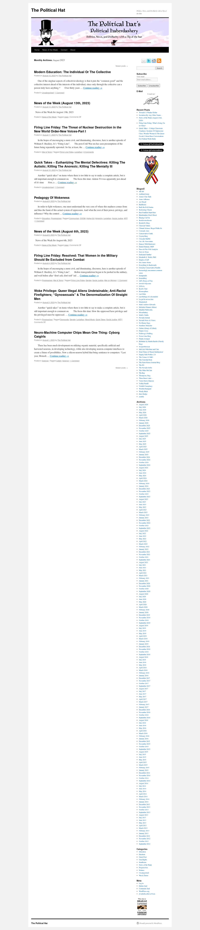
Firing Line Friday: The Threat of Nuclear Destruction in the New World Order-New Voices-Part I (77, 129)
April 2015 (143, 762)
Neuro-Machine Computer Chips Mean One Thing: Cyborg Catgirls (77, 334)
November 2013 (144, 807)
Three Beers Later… (146, 378)
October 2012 (143, 841)
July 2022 (142, 533)
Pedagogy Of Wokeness (52, 197)
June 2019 (142, 631)
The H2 (141, 365)
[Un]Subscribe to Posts (147, 894)
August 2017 (143, 688)
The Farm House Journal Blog (149, 362)
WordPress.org (144, 891)
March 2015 (143, 765)
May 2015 (142, 759)
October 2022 (143, 525)
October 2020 (143, 588)
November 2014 (144, 775)
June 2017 (142, 694)
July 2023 (142, 502)
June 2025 (142, 441)
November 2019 (144, 617)
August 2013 (143, 815)
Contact (64, 49)
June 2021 (142, 567)
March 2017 (143, 702)
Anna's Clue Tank (145, 196)
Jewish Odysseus (145, 283)
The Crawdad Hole (145, 360)
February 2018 (144, 673)
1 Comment (59, 92)
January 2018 (143, 675)
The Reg (142, 373)
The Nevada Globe (145, 367)
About (72, 49)
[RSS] (159, 62)
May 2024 (142, 475)
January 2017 (143, 707)
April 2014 (143, 794)
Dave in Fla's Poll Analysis (148, 249)
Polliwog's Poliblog (146, 333)
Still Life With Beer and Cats (149, 349)
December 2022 (144, 520)
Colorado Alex (144, 231)
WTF (126, 218)
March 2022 (143, 544)
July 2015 (142, 754)
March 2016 (143, 733)
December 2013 (144, 804)
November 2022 (144, 523)
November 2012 (144, 838)
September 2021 (144, 559)
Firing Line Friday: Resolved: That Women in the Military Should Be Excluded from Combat (76, 257)
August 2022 (143, 531)
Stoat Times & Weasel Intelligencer (151, 352)
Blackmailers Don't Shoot (148, 215)
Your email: (141, 76)
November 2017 (144, 680)
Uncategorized (48, 92)
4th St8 (141, 191)
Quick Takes (100, 319)
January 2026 (143, 423)
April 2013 (143, 825)
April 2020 (143, 604)
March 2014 (143, 796)
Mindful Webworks (146, 310)
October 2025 (143, 431)
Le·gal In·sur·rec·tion (146, 299)
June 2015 (142, 757)
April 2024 (143, 478)
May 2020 (142, 602)
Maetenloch (143, 302)
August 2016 (143, 720)
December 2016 (144, 709)
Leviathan (78, 152)
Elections (142, 854)
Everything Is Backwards (148, 265)
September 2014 (144, 780)
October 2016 (143, 715)
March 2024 (143, 481)
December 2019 (144, 615)
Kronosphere (143, 291)
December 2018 (144, 646)
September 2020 (144, 591)
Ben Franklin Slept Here (147, 212)
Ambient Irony (144, 194)
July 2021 (142, 565)
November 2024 (144, 459)
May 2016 (142, 728)
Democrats (64, 319)
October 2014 (143, 778)
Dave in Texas (144, 252)
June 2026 (142, 410)
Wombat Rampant (145, 388)
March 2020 (143, 607)
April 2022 (143, 541)
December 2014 (144, 773)
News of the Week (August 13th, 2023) (62, 103)
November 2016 (144, 712)
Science (45, 360)
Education (46, 218)
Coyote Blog (143, 236)
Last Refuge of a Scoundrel (148, 296)
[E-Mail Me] (143, 62)
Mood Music (90, 319)
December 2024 (144, 457)
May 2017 (142, 696)
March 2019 (143, 638)
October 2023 (143, 494)
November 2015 (144, 744)
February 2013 (144, 830)
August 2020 (143, 594)
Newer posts (122, 66)
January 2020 (143, 612)
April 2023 (143, 509)
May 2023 (142, 507)
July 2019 (142, 628)
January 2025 (143, 454)
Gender (89, 280)
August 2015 (143, 752)
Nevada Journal (144, 317)
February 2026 (144, 420)
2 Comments (89, 152)
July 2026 (142, 407)
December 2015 (144, 741)
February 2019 (144, 641)
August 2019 (143, 625)
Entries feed (143, 886)
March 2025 (143, 449)
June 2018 (142, 662)
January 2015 (143, 770)
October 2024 (143, 462)
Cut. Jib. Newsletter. (146, 241)
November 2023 (144, 491)
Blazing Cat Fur (144, 217)
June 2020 (142, 599)
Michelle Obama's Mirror (148, 307)
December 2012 (144, 836)
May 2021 (142, 570)
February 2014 (144, 799)
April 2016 (143, 730)
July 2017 (142, 691)
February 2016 (144, 736)
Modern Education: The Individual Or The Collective (72, 72)
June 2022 (142, 536)
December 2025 (144, 425)
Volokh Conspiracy (145, 386)
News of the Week (50, 49)
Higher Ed (90, 218)
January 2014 (143, 802)
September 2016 (144, 717)
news (66, 117)
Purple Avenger (144, 338)
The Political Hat (48, 10)
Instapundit (143, 275)
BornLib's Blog (144, 223)
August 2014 (143, 783)
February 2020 (144, 609)
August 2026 (143, 404)
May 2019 (142, 633)
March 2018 (143, 670)
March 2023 (143, 512)
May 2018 (142, 665)
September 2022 (144, 528)
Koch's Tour (143, 288)
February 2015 (144, 767)
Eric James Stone (145, 262)
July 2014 (142, 786)
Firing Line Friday (66, 152)
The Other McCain (145, 370)
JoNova (141, 286)
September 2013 (144, 812)
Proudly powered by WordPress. (151, 923)
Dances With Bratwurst (147, 244)
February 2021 (144, 578)
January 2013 (143, 833)
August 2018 (143, 657)
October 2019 (143, 620)
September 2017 (144, 686)
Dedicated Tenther (145, 254)
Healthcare (142, 862)
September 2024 (144, 465)
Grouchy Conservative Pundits (149, 267)
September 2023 (144, 496)
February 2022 (144, 546)
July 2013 (142, 817)
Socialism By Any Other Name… (150, 115)
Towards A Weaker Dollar (148, 112)
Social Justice (117, 218)
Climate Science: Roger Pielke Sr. (150, 228)
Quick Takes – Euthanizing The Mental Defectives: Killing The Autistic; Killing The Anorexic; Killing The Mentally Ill (79, 164)
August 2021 (143, 562)
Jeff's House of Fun (146, 281)
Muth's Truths (144, 315)
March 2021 (143, 575)
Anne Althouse (144, 199)
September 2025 (144, 433)
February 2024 (144, 483)
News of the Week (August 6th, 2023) (61, 231)
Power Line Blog (145, 336)
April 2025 (143, 446)
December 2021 (144, 552)
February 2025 (144, 452)
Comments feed (144, 888)
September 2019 (144, 623)
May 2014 (142, 791)
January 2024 (143, 486)
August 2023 (143, 499)
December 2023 (144, 488)
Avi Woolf (142, 202)
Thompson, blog (144, 375)
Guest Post (143, 857)
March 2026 (143, 417)
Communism (74, 218)
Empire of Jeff (144, 260)
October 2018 (143, 652)
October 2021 (143, 557)
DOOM (83, 218)
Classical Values (144, 225)
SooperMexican (144, 346)
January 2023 (143, 517)
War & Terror (47, 152)
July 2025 (142, 438)
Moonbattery (143, 312)
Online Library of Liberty (148, 328)
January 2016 (143, 738)
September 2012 (144, 844)
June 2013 (142, 820)
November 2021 (144, 554)
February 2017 (144, 704)
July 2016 (142, 723)
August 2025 (143, 436)
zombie (141, 396)
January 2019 (143, 644)
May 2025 (142, 444)
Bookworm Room (145, 220)
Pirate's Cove (143, 331)
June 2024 (142, 473)
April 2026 (143, 415)
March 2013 (143, 828)
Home (36, 49)
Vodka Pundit (143, 383)
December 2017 (144, 678)
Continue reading (92, 87)
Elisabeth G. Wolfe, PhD (147, 257)
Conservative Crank (146, 233)
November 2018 (144, 649)
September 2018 (144, 654)
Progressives (56, 218)
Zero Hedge (143, 394)
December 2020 (144, 583)
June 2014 (142, 788)
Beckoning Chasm (145, 210)
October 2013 (143, 809)
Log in (141, 883)
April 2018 (143, 667)
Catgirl (58, 360)
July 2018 (142, 659)
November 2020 (144, 586)
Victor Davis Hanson (146, 381)
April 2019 (143, 636)
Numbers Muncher (145, 325)
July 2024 (142, 470)
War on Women (110, 280)
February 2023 (144, 515)
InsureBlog (143, 278)
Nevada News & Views (147, 320)
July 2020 (142, 596)
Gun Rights (143, 859)
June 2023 (142, 504)
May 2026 (142, 412)
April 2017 (143, 699)
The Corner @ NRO (146, 357)
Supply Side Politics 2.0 (147, 354)
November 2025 (144, 428)
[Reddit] (154, 62)
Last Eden (142, 294)
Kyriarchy (98, 218)
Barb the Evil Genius (146, 207)
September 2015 (144, 749)
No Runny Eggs (144, 323)
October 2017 (143, 683)
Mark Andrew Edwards (147, 304)
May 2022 (142, 538)
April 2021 (143, 573)
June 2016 (142, 725)
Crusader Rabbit (144, 239)
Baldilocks (142, 204)
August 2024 (143, 467)
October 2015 (143, 746)
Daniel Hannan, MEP (146, 246)
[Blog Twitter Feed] (148, 62)
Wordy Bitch (143, 391)
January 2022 (143, 549)
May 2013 (142, 823)
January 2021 (143, 581)
